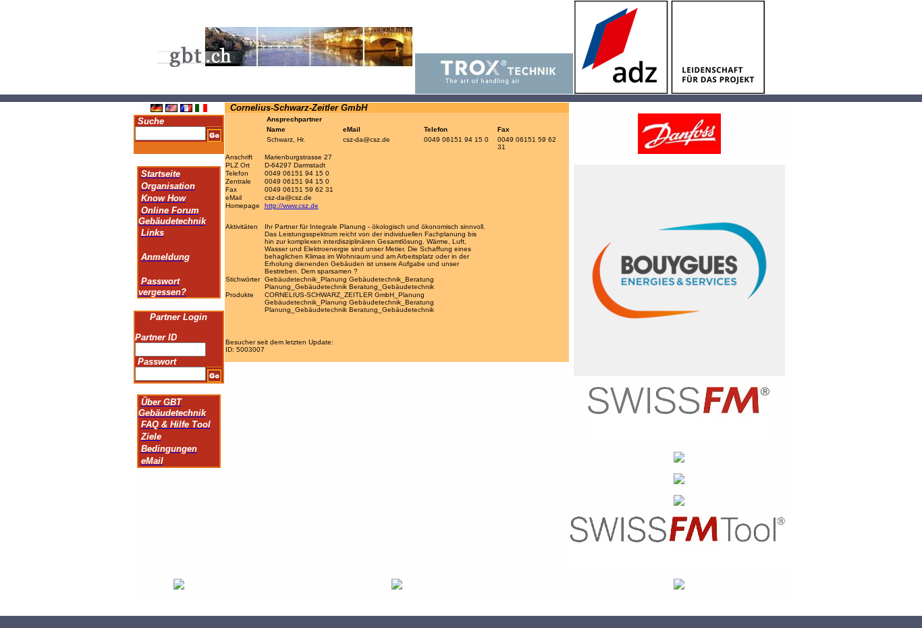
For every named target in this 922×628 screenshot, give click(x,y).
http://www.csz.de (292, 205)
